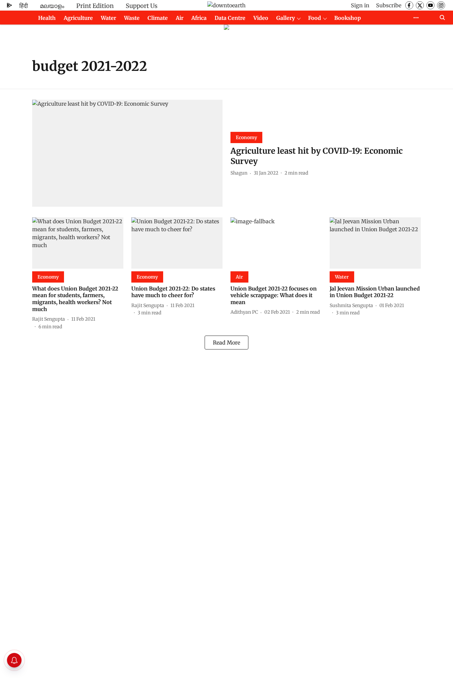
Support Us (142, 6)
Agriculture (78, 18)
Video (260, 18)
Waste (132, 18)
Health (47, 18)
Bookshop (347, 18)
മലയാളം (52, 6)
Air (179, 18)
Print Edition (95, 6)
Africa (199, 18)
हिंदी (23, 6)
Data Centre (230, 18)
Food (314, 18)
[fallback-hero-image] (127, 153)
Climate (158, 18)
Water (108, 18)
